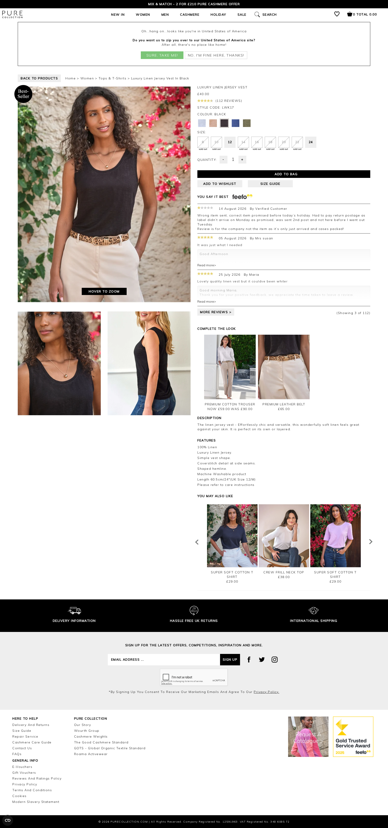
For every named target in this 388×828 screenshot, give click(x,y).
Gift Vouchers (24, 773)
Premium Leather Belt (283, 404)
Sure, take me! (162, 55)
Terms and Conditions (32, 790)
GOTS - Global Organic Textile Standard (110, 748)
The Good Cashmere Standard (101, 742)
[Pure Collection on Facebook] (249, 659)
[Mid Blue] (235, 123)
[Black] (224, 123)
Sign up (230, 660)
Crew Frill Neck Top (283, 572)
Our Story (82, 725)
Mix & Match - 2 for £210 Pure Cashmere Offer (194, 4)
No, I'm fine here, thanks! (216, 55)
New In (118, 15)
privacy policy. (266, 692)
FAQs (17, 754)
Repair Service (25, 736)
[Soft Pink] (213, 123)
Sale (242, 15)
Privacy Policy (24, 784)
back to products (39, 78)
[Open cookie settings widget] (7, 820)
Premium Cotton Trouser (230, 404)
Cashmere (189, 15)
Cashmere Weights (91, 736)
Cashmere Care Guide (32, 742)
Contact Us (22, 748)
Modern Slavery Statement (35, 802)
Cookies (19, 796)
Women (143, 15)
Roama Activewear (91, 754)
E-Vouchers (22, 767)
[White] (202, 123)
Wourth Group (86, 731)
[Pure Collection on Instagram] (274, 659)
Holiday (218, 15)
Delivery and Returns (30, 725)
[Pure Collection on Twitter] (261, 659)
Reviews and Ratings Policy (37, 778)
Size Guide (21, 731)
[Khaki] (247, 123)
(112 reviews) (228, 101)
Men (165, 15)
